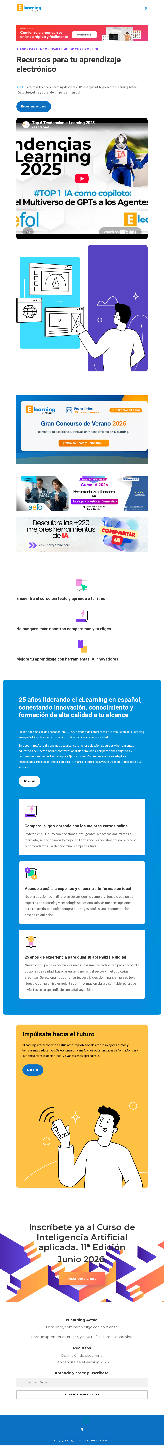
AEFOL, (21, 87)
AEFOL (105, 1440)
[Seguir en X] (78, 1420)
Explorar (32, 1069)
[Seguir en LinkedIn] (86, 1420)
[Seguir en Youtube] (94, 1420)
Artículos (29, 781)
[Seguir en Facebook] (70, 1420)
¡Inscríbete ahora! (82, 1279)
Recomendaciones (33, 106)
